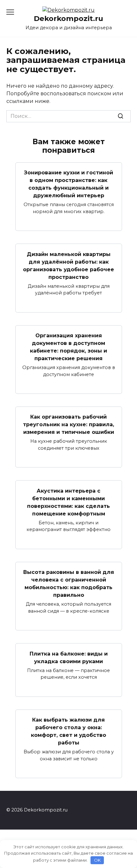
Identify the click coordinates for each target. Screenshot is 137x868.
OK (97, 860)
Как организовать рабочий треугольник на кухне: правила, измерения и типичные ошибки (68, 424)
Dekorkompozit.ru (68, 18)
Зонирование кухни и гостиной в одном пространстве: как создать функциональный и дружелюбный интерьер (68, 184)
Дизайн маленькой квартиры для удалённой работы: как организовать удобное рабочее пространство (68, 265)
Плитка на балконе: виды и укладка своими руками (69, 657)
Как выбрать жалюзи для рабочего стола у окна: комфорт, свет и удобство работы (68, 731)
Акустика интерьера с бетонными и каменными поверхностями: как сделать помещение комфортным (68, 502)
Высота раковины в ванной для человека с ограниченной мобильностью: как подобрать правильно (68, 583)
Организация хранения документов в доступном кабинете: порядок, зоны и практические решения (68, 347)
